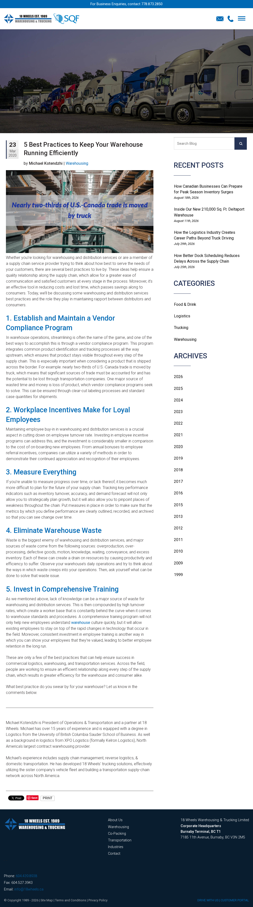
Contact (114, 854)
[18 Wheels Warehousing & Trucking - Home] (41, 18)
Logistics (182, 316)
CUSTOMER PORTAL (235, 900)
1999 (178, 574)
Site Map (47, 900)
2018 (178, 470)
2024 (178, 400)
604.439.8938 (26, 876)
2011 (178, 539)
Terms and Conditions (70, 900)
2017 (178, 481)
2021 (178, 435)
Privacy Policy (97, 900)
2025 (178, 388)
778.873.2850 (152, 4)
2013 (178, 516)
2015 (178, 505)
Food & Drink (185, 304)
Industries (115, 847)
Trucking (181, 327)
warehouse (80, 622)
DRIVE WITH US (207, 900)
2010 (178, 551)
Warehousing (185, 339)
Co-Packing (117, 834)
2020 (178, 446)
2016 (178, 493)
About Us (115, 820)
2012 (178, 528)
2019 (178, 458)
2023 (178, 411)
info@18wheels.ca (28, 889)
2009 (178, 563)
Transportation (119, 840)
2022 (178, 423)
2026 (178, 376)
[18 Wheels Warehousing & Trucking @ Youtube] (6, 860)
